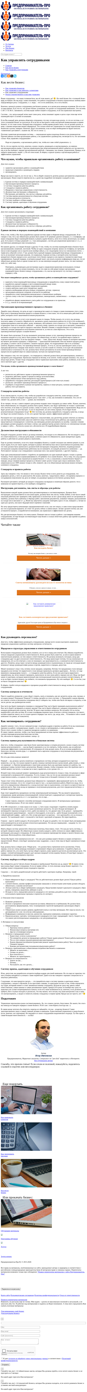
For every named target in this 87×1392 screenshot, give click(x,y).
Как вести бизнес (12, 68)
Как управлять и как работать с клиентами (21, 90)
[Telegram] (5, 76)
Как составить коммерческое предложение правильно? (43, 617)
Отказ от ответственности (70, 1295)
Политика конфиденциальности (46, 1295)
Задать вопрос (6, 1256)
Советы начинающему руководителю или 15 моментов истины (43, 583)
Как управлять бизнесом (14, 88)
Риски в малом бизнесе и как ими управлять (22, 94)
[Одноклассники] (8, 76)
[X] (11, 76)
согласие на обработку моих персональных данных (28, 1359)
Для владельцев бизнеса (10, 1313)
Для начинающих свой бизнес (12, 1311)
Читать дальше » (43, 558)
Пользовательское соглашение (22, 1295)
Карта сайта (5, 1295)
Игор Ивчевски (43, 1055)
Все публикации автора (43, 1061)
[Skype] (15, 76)
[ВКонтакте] (2, 76)
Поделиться (5, 74)
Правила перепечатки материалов (14, 1300)
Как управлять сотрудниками (16, 70)
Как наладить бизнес (43, 548)
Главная (8, 66)
